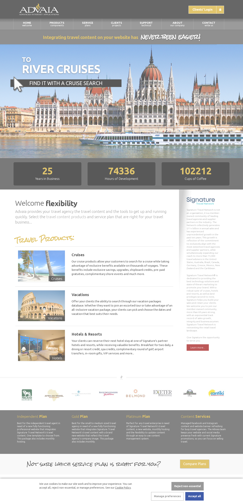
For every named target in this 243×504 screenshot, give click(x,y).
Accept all (194, 496)
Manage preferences (167, 496)
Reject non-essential (187, 486)
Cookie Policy (123, 487)
